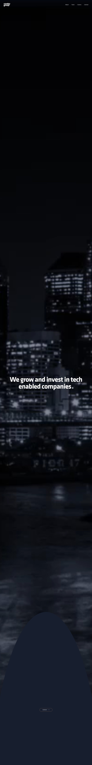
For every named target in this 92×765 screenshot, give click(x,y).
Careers (79, 4)
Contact (86, 4)
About (67, 4)
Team (73, 4)
